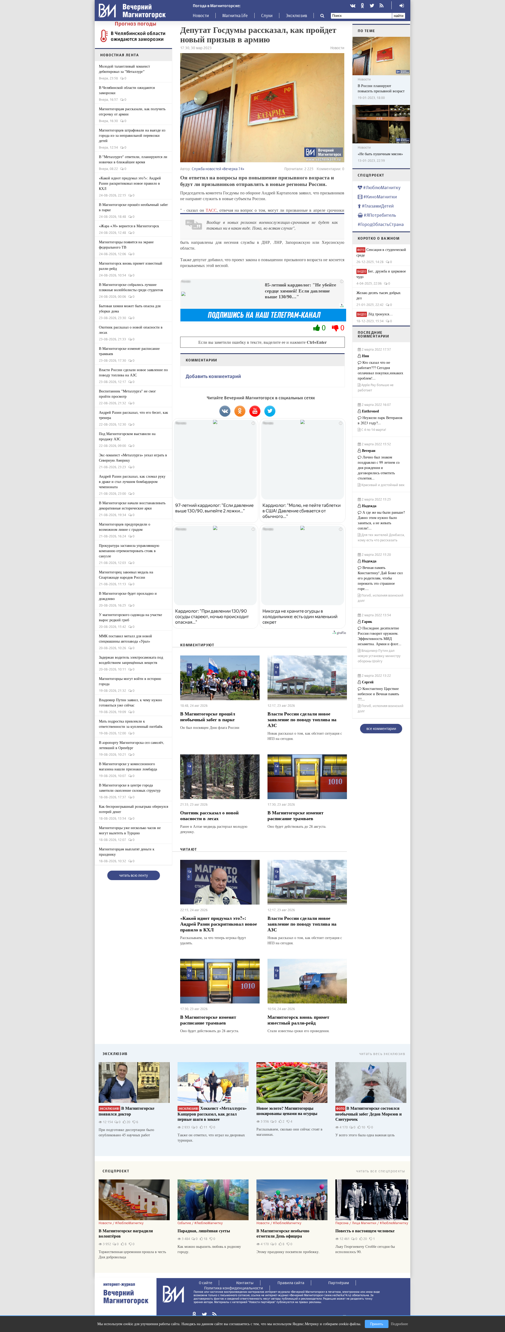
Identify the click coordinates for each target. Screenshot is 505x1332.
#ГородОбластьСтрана (381, 224)
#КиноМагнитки (379, 196)
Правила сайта (290, 1282)
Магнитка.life (235, 15)
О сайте (205, 1282)
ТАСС (211, 210)
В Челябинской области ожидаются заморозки (138, 36)
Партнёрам (338, 1282)
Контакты (245, 1282)
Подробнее (399, 1323)
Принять (376, 1324)
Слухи (266, 15)
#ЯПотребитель (379, 215)
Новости (201, 15)
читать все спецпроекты (380, 1171)
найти (398, 15)
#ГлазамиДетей (377, 206)
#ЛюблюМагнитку (381, 187)
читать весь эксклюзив (382, 1053)
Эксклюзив (296, 15)
